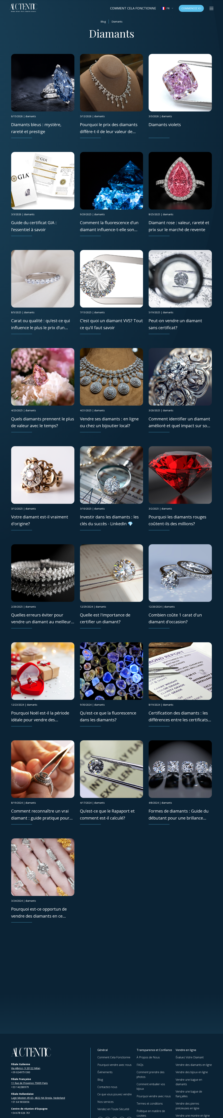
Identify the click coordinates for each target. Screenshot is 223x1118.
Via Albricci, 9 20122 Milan (25, 1068)
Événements (105, 1072)
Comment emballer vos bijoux (151, 1086)
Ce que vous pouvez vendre (114, 1094)
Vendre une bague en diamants (189, 1082)
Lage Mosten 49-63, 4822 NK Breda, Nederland (38, 1098)
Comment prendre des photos (150, 1074)
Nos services (105, 1102)
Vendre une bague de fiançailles (189, 1094)
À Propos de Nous (148, 1057)
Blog (103, 21)
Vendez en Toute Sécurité (113, 1109)
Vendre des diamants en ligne (194, 1065)
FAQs (140, 1065)
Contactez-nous (107, 1087)
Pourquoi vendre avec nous (114, 1065)
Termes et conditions (150, 1103)
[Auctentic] (31, 1052)
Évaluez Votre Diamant (190, 1057)
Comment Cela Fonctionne (133, 8)
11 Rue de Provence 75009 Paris (29, 1083)
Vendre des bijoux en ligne (192, 1072)
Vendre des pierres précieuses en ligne (187, 1106)
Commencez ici (191, 8)
